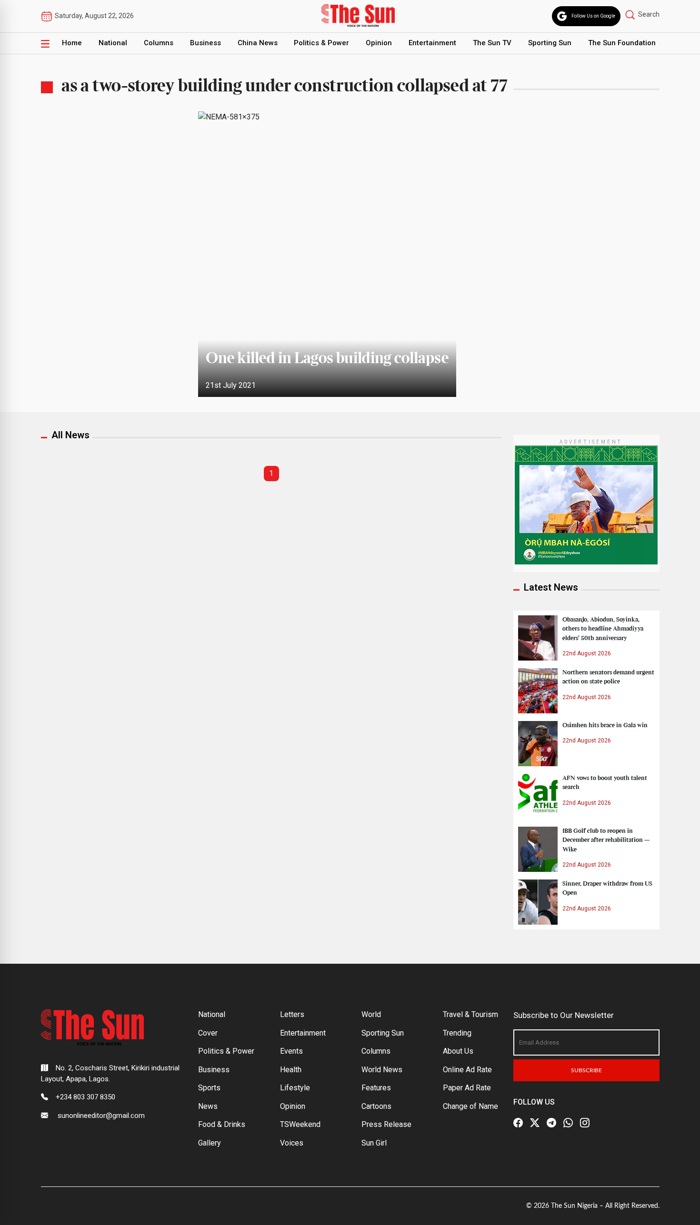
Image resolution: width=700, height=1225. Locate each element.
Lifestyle (295, 1087)
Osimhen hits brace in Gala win (605, 725)
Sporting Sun (549, 43)
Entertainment (432, 43)
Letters (292, 1014)
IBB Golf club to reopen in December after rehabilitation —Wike (606, 840)
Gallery (209, 1142)
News (208, 1106)
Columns (158, 43)
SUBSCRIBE (586, 1070)
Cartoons (376, 1106)
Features (376, 1087)
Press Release (386, 1124)
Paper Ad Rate (467, 1087)
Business (205, 43)
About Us (458, 1051)
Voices (291, 1142)
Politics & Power (321, 43)
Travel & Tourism (470, 1014)
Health (290, 1069)
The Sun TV (492, 43)
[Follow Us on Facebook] (518, 1122)
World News (381, 1069)
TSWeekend (300, 1124)
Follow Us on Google (593, 16)
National (113, 43)
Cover (208, 1032)
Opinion (379, 43)
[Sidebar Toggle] (45, 43)
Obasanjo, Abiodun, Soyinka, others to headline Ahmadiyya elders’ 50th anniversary (602, 629)
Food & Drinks (221, 1124)
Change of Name (470, 1106)
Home (72, 43)
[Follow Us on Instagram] (585, 1122)
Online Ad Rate (467, 1069)
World (371, 1014)
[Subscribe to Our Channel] (551, 1122)
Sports (209, 1087)
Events (291, 1051)
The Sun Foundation (622, 43)
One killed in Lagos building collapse (327, 359)
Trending (457, 1032)
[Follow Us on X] (535, 1122)
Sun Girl (374, 1142)
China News (258, 43)
